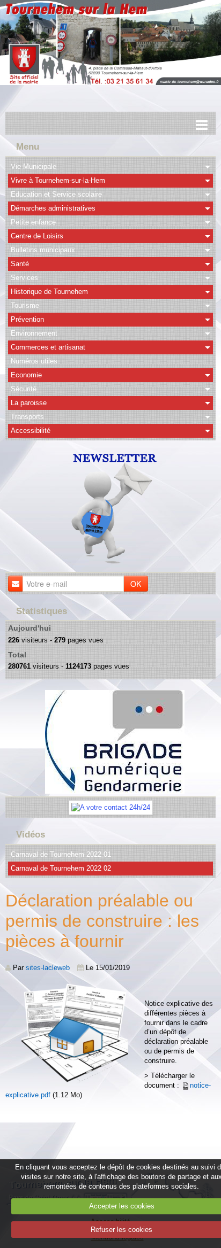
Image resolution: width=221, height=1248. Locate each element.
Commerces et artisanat (48, 347)
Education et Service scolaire (56, 194)
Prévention (27, 319)
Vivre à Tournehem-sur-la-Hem (58, 180)
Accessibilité (30, 431)
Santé (20, 264)
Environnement (34, 333)
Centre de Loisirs (37, 236)
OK (135, 583)
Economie (26, 375)
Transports (27, 417)
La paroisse (29, 403)
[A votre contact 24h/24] (111, 807)
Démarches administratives (53, 208)
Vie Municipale (33, 166)
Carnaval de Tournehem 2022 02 (61, 868)
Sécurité (23, 389)
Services (24, 278)
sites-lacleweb (48, 968)
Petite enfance (33, 222)
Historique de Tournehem (49, 292)
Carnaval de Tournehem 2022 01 (61, 854)
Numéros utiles (34, 361)
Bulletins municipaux (43, 250)
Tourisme (25, 305)
